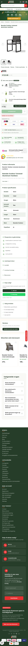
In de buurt (5, 453)
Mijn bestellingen (6, 495)
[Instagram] (14, 634)
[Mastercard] (11, 643)
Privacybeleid (5, 529)
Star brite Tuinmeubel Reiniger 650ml (17, 99)
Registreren (5, 491)
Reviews (12, 67)
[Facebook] (9, 634)
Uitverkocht (12, 111)
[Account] (20, 2)
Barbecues (5, 477)
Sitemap (4, 501)
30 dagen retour (7, 9)
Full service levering (7, 513)
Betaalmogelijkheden (8, 525)
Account (4, 489)
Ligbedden (5, 471)
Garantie (4, 499)
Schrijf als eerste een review (11, 329)
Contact (4, 509)
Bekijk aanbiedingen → (14, 18)
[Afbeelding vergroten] (14, 44)
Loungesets (5, 463)
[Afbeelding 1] (3, 62)
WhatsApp (14, 294)
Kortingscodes (6, 523)
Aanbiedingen (6, 433)
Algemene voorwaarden (8, 527)
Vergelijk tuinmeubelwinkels (10, 455)
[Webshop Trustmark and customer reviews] (14, 150)
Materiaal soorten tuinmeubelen (11, 481)
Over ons (4, 435)
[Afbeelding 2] (9, 62)
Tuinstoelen (5, 467)
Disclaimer (5, 519)
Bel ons (15, 290)
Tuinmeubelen (6, 443)
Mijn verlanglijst (6, 497)
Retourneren (5, 511)
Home (2, 22)
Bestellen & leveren (7, 447)
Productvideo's (6, 441)
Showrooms (5, 451)
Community (5, 517)
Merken (4, 437)
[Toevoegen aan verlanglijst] (16, 342)
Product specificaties (20, 67)
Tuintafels (4, 475)
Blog (3, 439)
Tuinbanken (5, 473)
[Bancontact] (4, 640)
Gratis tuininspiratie (26, 336)
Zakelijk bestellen (6, 449)
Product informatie (5, 67)
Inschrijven (14, 598)
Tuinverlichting (6, 479)
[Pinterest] (16, 634)
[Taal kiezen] (23, 2)
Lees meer (4, 181)
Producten (7, 22)
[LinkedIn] (19, 634)
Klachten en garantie (7, 521)
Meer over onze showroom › (11, 624)
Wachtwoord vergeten (8, 493)
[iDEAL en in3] (9, 640)
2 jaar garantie (16, 9)
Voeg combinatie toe (20, 106)
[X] (12, 634)
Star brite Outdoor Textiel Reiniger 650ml (17, 92)
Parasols (4, 469)
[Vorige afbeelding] (3, 44)
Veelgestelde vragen (7, 515)
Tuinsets (4, 465)
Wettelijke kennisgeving (8, 531)
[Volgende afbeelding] (25, 44)
